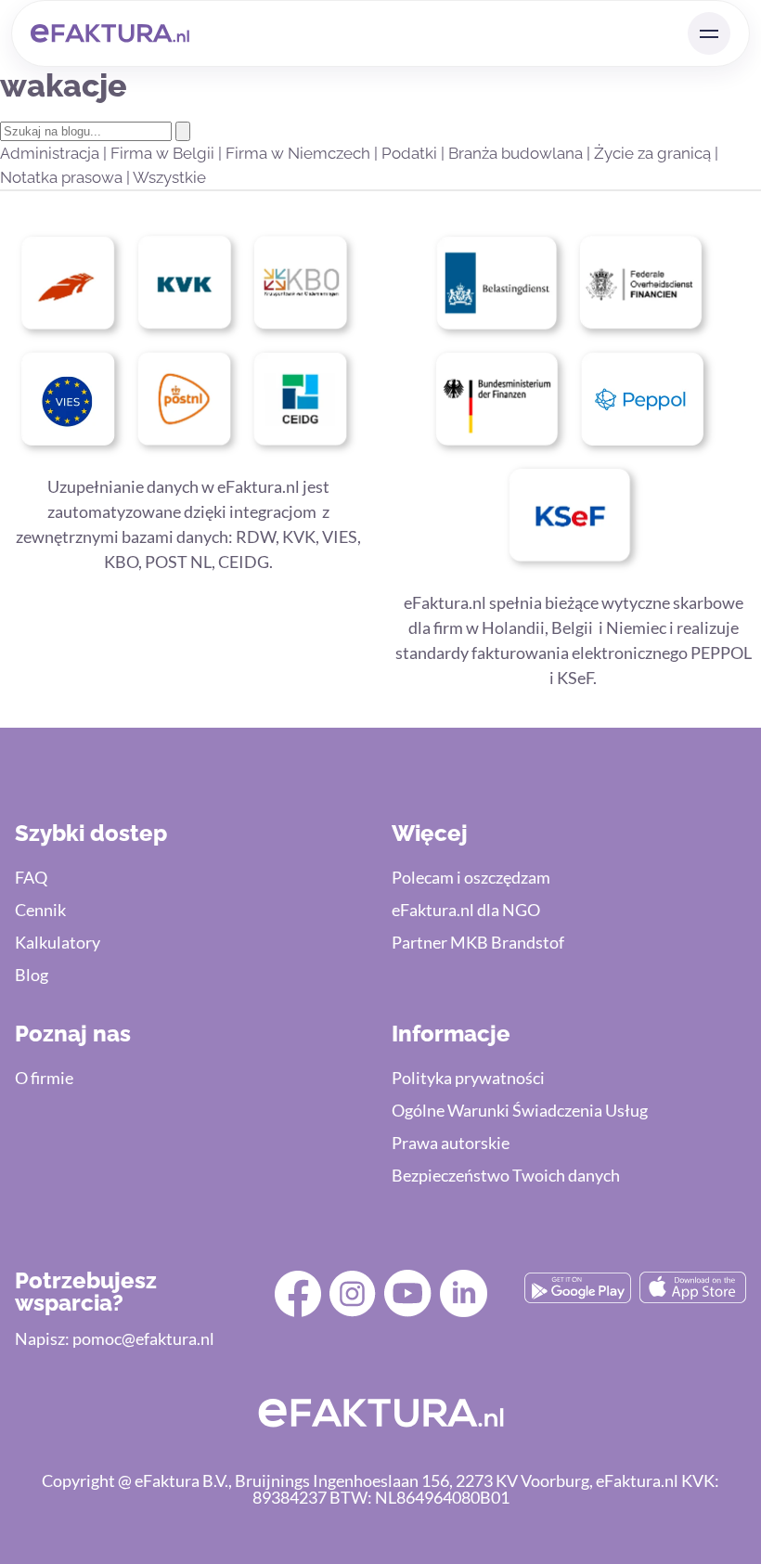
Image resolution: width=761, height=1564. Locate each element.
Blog (31, 974)
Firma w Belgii (164, 153)
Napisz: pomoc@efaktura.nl (114, 1338)
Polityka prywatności (468, 1077)
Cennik (40, 909)
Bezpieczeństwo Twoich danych (506, 1175)
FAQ (31, 877)
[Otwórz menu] (709, 33)
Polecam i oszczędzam (471, 877)
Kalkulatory (57, 942)
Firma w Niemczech (300, 153)
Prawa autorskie (450, 1142)
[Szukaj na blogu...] (182, 131)
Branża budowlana (517, 153)
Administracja (51, 153)
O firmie (44, 1077)
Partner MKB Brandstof (478, 942)
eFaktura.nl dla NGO (466, 909)
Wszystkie (169, 177)
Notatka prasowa (63, 177)
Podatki (411, 153)
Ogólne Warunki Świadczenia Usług (520, 1110)
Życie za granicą (654, 153)
